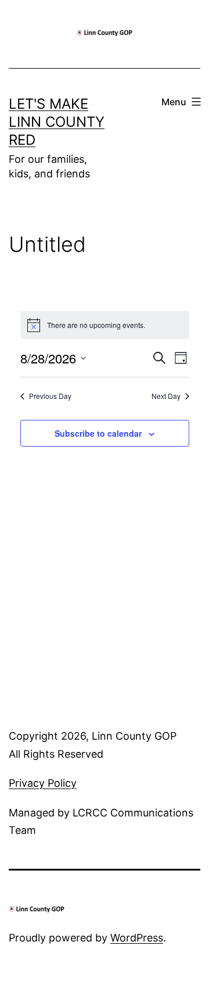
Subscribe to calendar (98, 433)
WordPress (136, 938)
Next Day (166, 396)
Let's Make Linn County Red (57, 121)
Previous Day (50, 396)
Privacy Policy (43, 783)
